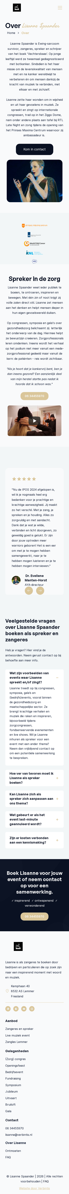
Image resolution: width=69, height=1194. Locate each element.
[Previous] (29, 591)
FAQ (46, 1181)
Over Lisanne (15, 1143)
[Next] (40, 591)
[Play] (34, 421)
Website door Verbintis (34, 1188)
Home (11, 32)
